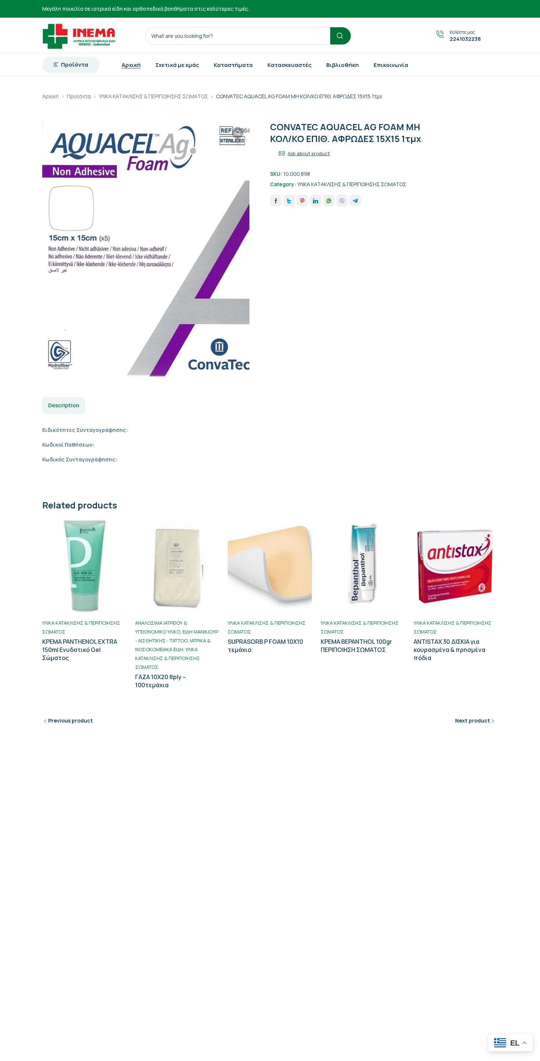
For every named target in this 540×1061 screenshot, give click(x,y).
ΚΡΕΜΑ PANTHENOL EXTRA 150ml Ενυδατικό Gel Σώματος (79, 650)
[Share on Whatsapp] (329, 200)
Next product (472, 720)
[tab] (63, 405)
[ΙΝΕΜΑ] (79, 35)
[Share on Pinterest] (302, 200)
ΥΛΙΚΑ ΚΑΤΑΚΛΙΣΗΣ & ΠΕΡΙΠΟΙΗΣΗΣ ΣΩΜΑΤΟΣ (153, 96)
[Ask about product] (282, 153)
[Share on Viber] (342, 200)
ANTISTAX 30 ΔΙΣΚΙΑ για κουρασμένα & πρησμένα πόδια (449, 650)
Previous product (70, 720)
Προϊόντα (79, 96)
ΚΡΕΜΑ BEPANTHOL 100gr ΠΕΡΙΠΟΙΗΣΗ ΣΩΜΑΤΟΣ (356, 646)
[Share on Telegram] (355, 200)
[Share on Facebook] (276, 200)
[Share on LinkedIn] (315, 200)
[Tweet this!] (289, 200)
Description (63, 405)
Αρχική (50, 96)
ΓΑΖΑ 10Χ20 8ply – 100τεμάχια (160, 681)
